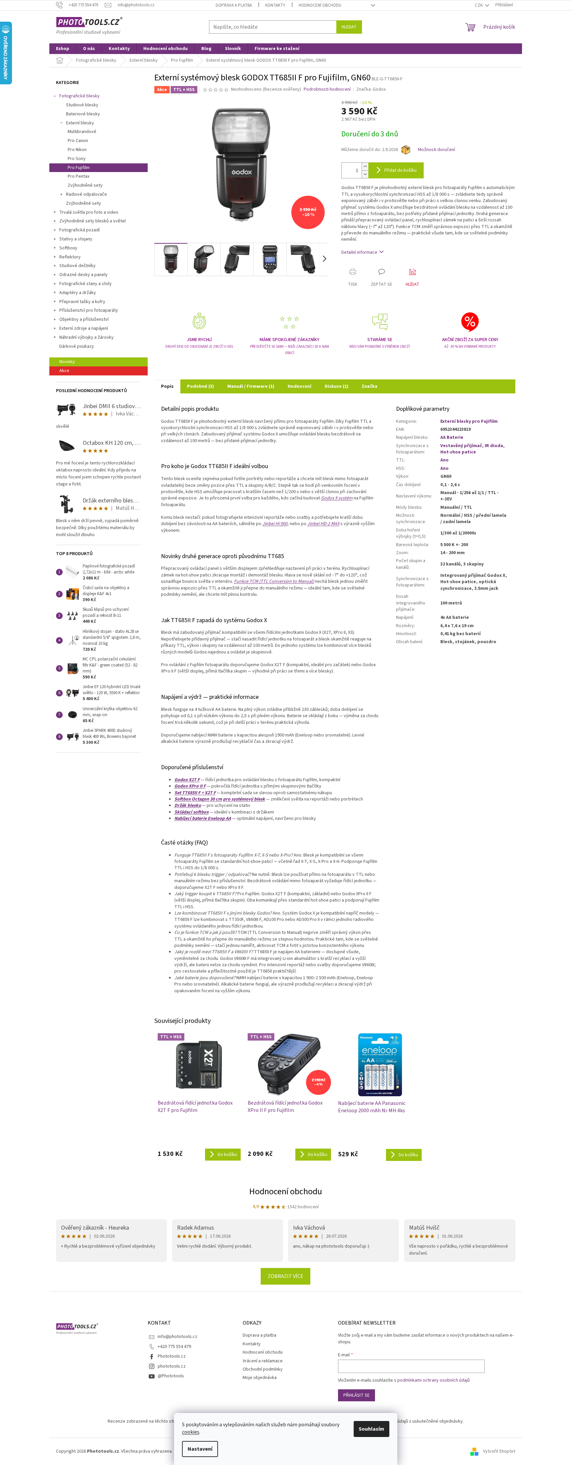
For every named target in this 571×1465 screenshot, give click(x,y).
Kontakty (275, 5)
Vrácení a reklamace (263, 1361)
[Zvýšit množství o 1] (365, 166)
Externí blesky (80, 123)
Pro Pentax (78, 176)
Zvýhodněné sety (85, 185)
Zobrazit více (285, 1276)
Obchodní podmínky (263, 1369)
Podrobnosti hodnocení (327, 89)
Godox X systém (337, 498)
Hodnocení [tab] (299, 386)
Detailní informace (359, 252)
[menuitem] (62, 48)
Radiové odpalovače (86, 194)
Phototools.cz (172, 1356)
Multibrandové (82, 131)
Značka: (371, 89)
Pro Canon (78, 140)
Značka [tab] (369, 386)
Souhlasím (371, 1429)
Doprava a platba (234, 5)
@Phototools (171, 1376)
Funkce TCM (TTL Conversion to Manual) (274, 581)
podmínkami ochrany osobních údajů (433, 1380)
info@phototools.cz (177, 1336)
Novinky (67, 361)
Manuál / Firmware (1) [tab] (250, 386)
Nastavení (200, 1449)
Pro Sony (77, 158)
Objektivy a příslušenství (84, 319)
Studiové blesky (82, 105)
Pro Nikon (77, 149)
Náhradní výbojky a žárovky (86, 337)
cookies (190, 1432)
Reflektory (70, 257)
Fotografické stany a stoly (85, 283)
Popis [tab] (167, 386)
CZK (479, 5)
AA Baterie (451, 437)
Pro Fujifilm (79, 167)
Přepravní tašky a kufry (82, 301)
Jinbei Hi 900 (274, 523)
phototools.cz (172, 1366)
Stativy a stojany (75, 239)
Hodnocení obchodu (320, 5)
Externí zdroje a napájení (83, 328)
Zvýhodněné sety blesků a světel (92, 221)
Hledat (349, 27)
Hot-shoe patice (458, 452)
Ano (444, 460)
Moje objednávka (260, 1377)
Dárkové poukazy (76, 346)
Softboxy (68, 248)
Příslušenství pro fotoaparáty (88, 310)
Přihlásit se (356, 1395)
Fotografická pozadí (79, 230)
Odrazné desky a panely (83, 274)
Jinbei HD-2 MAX (323, 523)
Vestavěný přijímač (461, 445)
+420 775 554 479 (174, 1346)
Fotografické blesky (79, 96)
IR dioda (494, 445)
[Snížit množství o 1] (365, 174)
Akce (64, 370)
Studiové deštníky (77, 265)
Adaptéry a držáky (77, 292)
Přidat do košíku (400, 170)
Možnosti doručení (436, 150)
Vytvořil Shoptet (499, 1451)
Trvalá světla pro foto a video (88, 212)
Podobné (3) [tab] (200, 386)
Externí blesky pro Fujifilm (469, 421)
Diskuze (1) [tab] (336, 386)
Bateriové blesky (83, 114)
